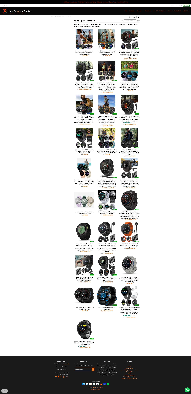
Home (125, 11)
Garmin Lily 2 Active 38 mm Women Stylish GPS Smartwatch (84, 212)
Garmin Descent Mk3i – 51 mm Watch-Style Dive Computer (84, 308)
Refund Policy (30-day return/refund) (129, 370)
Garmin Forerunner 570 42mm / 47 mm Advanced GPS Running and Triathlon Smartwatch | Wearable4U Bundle (107, 151)
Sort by (122, 20)
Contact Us (148, 11)
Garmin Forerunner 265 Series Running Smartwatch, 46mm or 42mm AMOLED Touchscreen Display (84, 342)
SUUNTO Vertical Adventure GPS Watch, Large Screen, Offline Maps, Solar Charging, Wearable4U (129, 245)
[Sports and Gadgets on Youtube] (136, 17)
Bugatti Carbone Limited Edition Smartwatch (106, 308)
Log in (172, 5)
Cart (187, 5)
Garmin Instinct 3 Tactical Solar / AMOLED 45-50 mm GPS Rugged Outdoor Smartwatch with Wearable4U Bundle (129, 152)
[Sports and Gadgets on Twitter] (130, 17)
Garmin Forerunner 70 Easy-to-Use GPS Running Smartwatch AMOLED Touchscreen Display (84, 52)
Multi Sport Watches (59, 16)
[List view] (139, 21)
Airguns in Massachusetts (129, 376)
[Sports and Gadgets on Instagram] (134, 17)
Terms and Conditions (129, 375)
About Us (186, 11)
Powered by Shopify (95, 389)
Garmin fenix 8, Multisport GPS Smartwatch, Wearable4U (106, 212)
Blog (129, 373)
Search (129, 366)
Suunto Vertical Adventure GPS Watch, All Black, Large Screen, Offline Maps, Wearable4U (84, 278)
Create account (178, 5)
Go (93, 369)
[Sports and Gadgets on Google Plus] (139, 17)
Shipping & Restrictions (174, 11)
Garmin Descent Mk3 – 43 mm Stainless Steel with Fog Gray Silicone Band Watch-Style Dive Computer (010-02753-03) (129, 279)
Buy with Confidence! (159, 11)
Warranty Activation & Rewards (129, 378)
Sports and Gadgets (98, 387)
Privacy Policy (129, 368)
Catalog (131, 11)
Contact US (66, 364)
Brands (139, 11)
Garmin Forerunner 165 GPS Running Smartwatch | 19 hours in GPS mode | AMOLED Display (107, 278)
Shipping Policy (129, 371)
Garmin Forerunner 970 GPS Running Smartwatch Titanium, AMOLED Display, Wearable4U (84, 151)
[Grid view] (137, 21)
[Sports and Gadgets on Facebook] (58, 376)
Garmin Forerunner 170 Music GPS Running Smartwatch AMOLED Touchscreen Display (107, 52)
